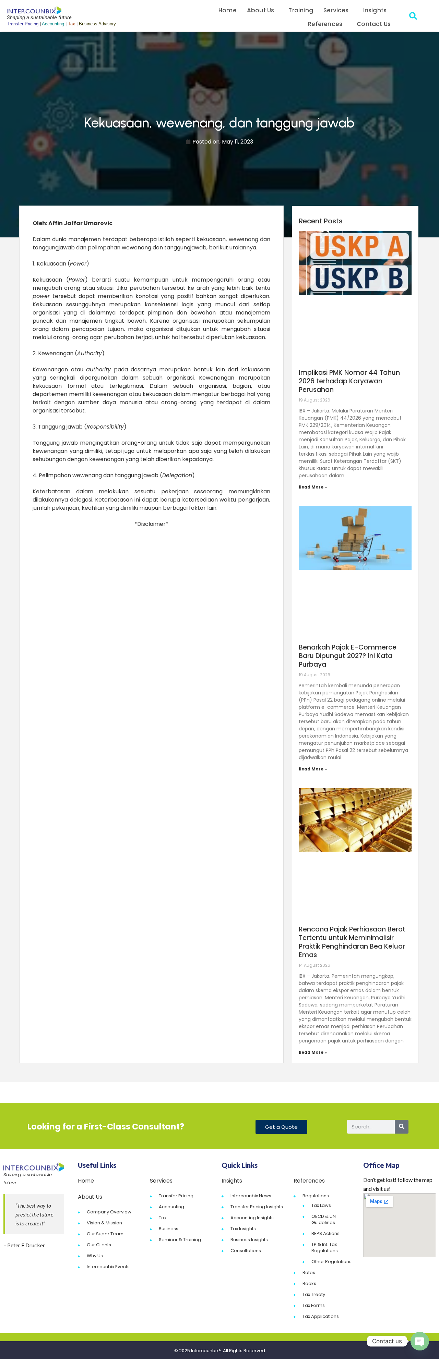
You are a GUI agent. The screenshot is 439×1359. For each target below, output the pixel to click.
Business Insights (249, 1239)
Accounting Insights (252, 1217)
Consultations (245, 1250)
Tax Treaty (313, 1294)
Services (336, 10)
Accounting (171, 1206)
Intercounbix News (250, 1196)
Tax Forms (313, 1305)
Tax (162, 1217)
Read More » (313, 487)
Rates (308, 1272)
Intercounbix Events (108, 1266)
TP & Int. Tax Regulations (324, 1247)
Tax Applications (320, 1316)
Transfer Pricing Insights (256, 1206)
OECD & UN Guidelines (323, 1219)
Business (168, 1228)
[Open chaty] (420, 1341)
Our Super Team (105, 1234)
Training (300, 10)
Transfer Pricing (176, 1196)
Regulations (315, 1196)
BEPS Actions (325, 1233)
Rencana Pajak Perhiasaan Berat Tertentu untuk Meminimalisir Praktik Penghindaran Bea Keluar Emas (352, 942)
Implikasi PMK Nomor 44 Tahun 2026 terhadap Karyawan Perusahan (349, 381)
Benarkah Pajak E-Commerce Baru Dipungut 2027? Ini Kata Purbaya (347, 656)
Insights (375, 10)
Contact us (374, 24)
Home (227, 10)
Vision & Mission (104, 1223)
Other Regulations (331, 1261)
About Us (260, 10)
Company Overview (109, 1212)
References (325, 24)
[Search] (401, 1127)
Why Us (95, 1255)
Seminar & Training (180, 1239)
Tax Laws (321, 1205)
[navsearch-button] (413, 17)
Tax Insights (243, 1228)
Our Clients (99, 1244)
